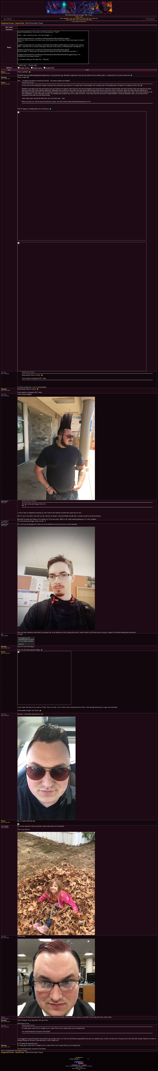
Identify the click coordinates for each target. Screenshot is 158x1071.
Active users (72, 18)
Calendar (78, 18)
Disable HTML (49, 68)
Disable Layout (37, 68)
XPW (74, 19)
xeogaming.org (79, 1057)
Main (61, 18)
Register (77, 17)
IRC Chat (89, 18)
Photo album (89, 19)
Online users (95, 18)
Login (81, 17)
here (19, 1050)
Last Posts (83, 18)
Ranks (67, 19)
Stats (77, 19)
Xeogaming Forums (7, 23)
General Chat (19, 23)
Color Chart (82, 19)
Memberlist (66, 18)
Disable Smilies (24, 68)
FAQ (71, 19)
